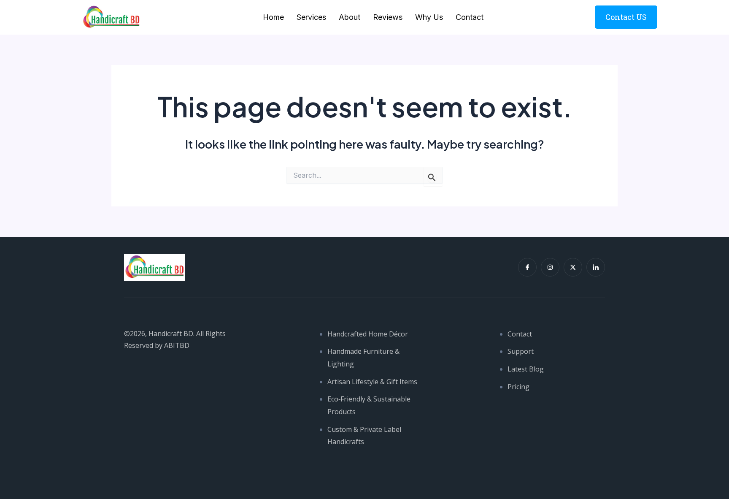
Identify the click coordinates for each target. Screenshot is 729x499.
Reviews (387, 17)
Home (273, 17)
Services (311, 17)
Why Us (429, 17)
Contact (469, 17)
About (349, 17)
